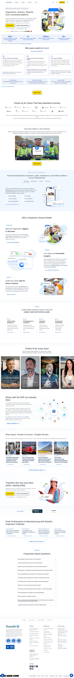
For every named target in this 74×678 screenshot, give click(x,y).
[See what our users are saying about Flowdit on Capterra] (16, 31)
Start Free (9, 25)
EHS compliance (64, 265)
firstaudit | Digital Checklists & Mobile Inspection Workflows (34, 655)
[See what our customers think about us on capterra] (37, 512)
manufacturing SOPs (23, 286)
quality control (56, 263)
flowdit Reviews (20, 511)
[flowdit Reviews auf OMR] (53, 511)
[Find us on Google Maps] (30, 669)
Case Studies (66, 675)
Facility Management (42, 455)
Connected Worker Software (34, 631)
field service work (18, 288)
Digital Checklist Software (48, 639)
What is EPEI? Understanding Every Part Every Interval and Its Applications (12, 532)
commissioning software (11, 191)
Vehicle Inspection (47, 652)
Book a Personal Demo (22, 25)
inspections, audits (10, 190)
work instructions (16, 236)
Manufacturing (9, 455)
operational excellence (55, 265)
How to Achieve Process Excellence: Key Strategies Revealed (60, 532)
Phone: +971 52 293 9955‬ (62, 635)
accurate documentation (51, 266)
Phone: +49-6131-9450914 (62, 648)
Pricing (36, 2)
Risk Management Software (34, 633)
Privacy (42, 675)
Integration (45, 650)
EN (52, 2)
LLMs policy (51, 675)
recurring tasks (9, 288)
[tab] (26, 181)
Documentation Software (48, 648)
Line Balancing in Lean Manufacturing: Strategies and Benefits (28, 532)
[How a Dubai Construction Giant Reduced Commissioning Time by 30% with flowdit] (61, 448)
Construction (56, 455)
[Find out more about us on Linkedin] (30, 666)
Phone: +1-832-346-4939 (62, 641)
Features (16, 2)
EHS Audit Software (47, 637)
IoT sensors (19, 416)
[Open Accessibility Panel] (2, 675)
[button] (10, 373)
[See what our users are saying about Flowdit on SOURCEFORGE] (21, 31)
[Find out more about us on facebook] (33, 666)
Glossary (60, 675)
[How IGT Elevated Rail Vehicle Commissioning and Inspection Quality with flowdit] (29, 448)
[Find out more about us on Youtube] (33, 669)
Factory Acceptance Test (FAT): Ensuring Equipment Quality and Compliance (44, 532)
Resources (29, 2)
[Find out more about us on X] (37, 666)
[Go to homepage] (14, 626)
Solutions (22, 2)
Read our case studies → (26, 43)
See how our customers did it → (8, 86)
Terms (46, 675)
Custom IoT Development (33, 645)
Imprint (38, 675)
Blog (56, 675)
